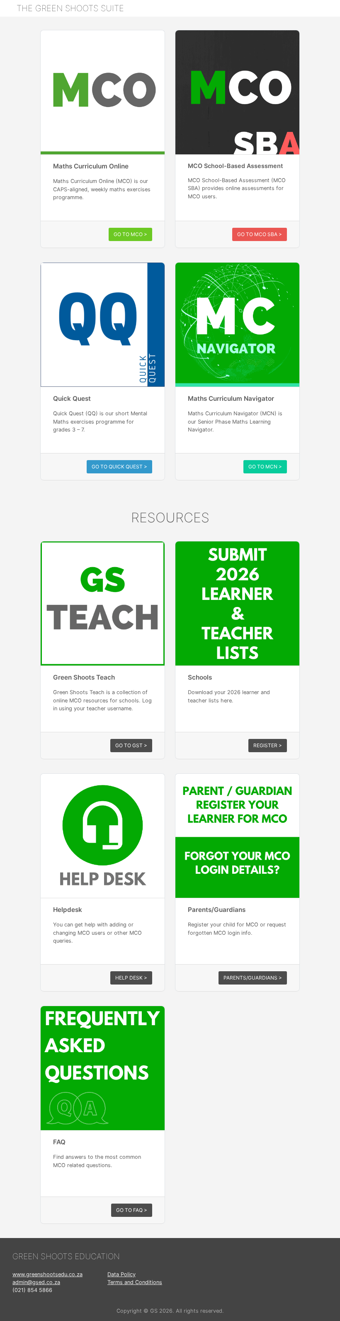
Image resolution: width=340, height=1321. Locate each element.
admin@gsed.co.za (36, 1282)
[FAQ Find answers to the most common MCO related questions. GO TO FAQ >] (102, 1011)
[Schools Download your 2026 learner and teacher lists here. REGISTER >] (237, 546)
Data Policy (121, 1274)
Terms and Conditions (134, 1282)
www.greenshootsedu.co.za (47, 1274)
